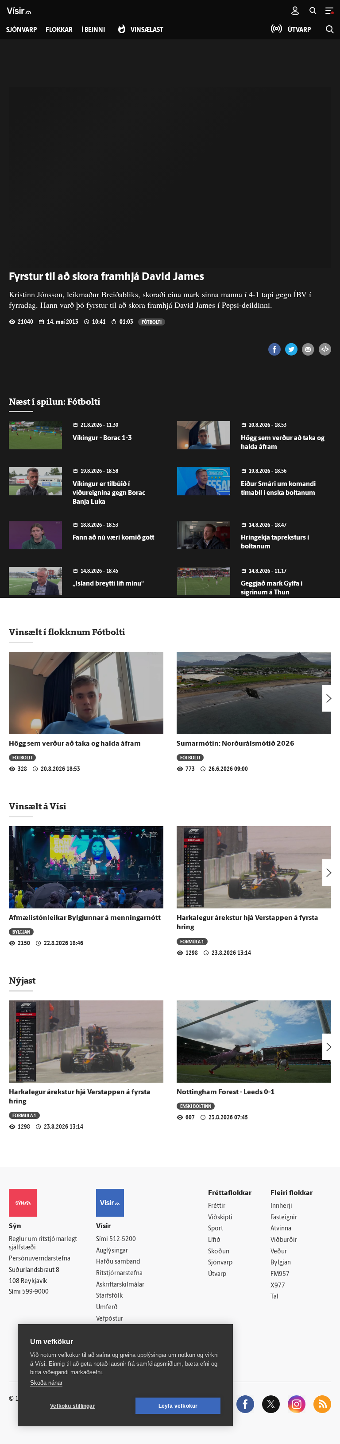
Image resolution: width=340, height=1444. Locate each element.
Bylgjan (21, 931)
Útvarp (217, 1274)
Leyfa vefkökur (178, 1406)
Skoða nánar (46, 1382)
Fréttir (216, 1206)
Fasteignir (283, 1217)
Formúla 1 (192, 941)
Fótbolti (152, 322)
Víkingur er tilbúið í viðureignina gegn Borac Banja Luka (109, 493)
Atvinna (280, 1229)
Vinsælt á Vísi (37, 806)
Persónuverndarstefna (39, 1259)
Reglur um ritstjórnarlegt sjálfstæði (43, 1243)
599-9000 (35, 1292)
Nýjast (22, 980)
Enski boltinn (195, 1106)
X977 (277, 1286)
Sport (215, 1229)
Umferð (107, 1307)
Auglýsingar (112, 1251)
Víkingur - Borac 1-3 (102, 438)
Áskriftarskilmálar (120, 1285)
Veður (278, 1252)
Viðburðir (283, 1240)
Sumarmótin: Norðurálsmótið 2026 (235, 743)
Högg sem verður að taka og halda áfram (75, 743)
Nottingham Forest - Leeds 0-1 (226, 1092)
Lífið (214, 1240)
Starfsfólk (109, 1296)
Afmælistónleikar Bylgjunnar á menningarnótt (85, 918)
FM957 (280, 1274)
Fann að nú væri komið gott (113, 538)
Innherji (281, 1206)
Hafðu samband (118, 1262)
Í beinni (93, 30)
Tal (274, 1297)
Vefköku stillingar (72, 1406)
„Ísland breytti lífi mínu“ (108, 584)
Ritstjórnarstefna (119, 1273)
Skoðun (218, 1252)
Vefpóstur (109, 1319)
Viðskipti (220, 1217)
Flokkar (59, 30)
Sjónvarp (220, 1263)
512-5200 (122, 1239)
